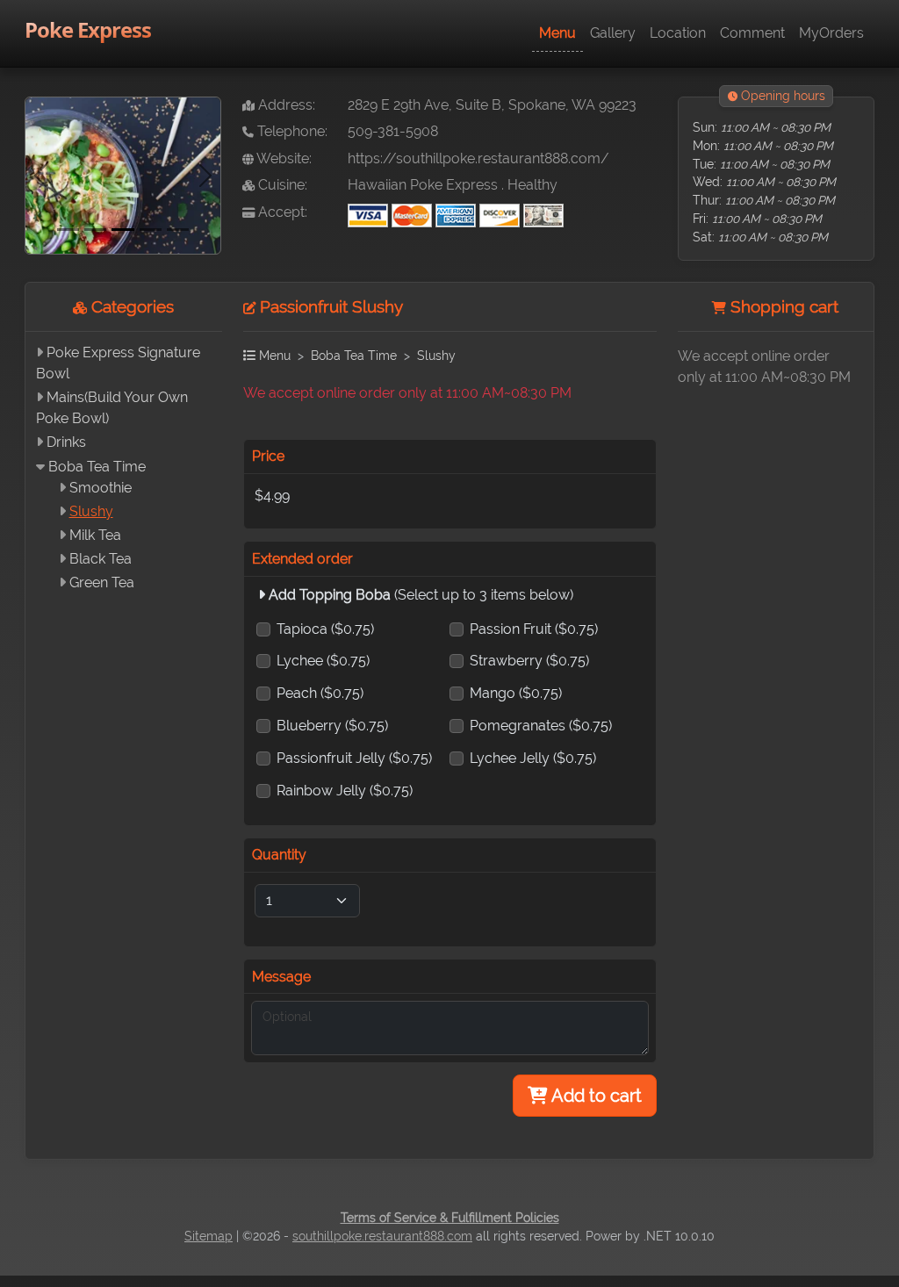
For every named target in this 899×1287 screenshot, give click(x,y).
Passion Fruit (534, 629)
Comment (752, 33)
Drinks (66, 442)
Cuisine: (281, 184)
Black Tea (100, 558)
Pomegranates (541, 725)
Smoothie (100, 487)
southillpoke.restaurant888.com (382, 1236)
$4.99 (272, 495)
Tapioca (325, 629)
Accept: (281, 212)
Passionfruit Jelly (354, 758)
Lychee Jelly (533, 758)
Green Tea (101, 582)
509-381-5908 (393, 131)
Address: (285, 105)
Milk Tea (95, 535)
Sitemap (208, 1236)
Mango (516, 693)
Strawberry (529, 660)
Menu (557, 33)
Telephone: (290, 131)
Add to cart (595, 1095)
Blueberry (332, 725)
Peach (320, 693)
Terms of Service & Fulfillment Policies (450, 1218)
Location (678, 33)
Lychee (323, 660)
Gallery (613, 33)
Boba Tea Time (97, 466)
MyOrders (831, 33)
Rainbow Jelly (345, 790)
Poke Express (88, 29)
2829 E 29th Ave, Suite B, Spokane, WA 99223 (492, 105)
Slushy (91, 511)
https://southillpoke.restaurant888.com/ (478, 158)
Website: (283, 158)
